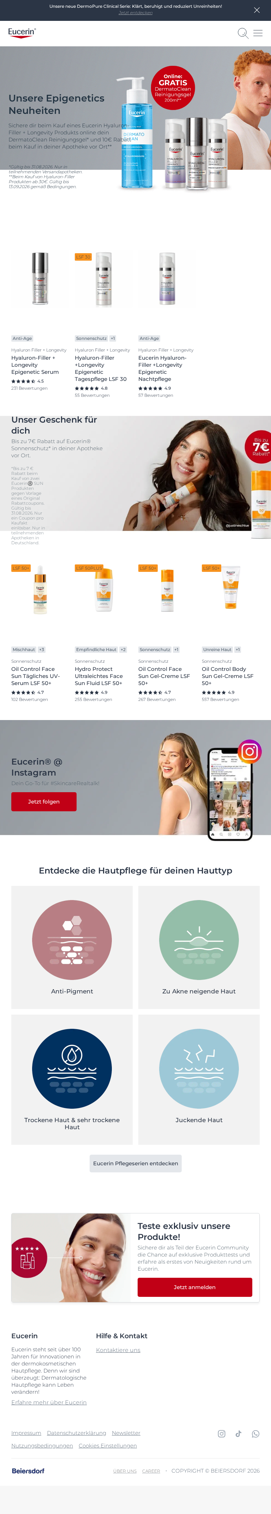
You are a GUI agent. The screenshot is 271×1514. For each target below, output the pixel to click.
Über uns (125, 1471)
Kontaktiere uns (118, 1350)
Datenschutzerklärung (76, 1432)
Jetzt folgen (44, 801)
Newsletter (126, 1432)
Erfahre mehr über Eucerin (49, 1402)
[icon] (221, 1433)
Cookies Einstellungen (108, 1445)
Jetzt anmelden (195, 1287)
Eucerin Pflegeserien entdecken (135, 1163)
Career (151, 1471)
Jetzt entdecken (135, 12)
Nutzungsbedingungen (42, 1445)
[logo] (22, 33)
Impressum (26, 1432)
